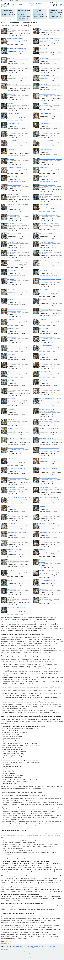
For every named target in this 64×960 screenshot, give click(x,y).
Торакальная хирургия (13, 515)
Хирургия (9, 580)
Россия (20, 4)
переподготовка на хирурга (25, 957)
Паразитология (11, 337)
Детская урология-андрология (47, 132)
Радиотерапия (43, 380)
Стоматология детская (45, 458)
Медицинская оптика (13, 250)
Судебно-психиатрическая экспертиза (18, 497)
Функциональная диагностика (47, 570)
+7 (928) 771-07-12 (53, 4)
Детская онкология (44, 123)
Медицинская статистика (46, 250)
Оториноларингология (13, 328)
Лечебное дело (43, 204)
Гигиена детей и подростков (47, 75)
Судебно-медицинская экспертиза (49, 488)
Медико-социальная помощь (15, 223)
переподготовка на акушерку (22, 953)
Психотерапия (43, 363)
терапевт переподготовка (40, 957)
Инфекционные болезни (46, 149)
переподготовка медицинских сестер (32, 950)
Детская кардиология (13, 123)
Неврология (42, 260)
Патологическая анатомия (46, 337)
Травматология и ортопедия (47, 515)
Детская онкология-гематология (16, 132)
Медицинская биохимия (46, 233)
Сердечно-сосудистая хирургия (48, 419)
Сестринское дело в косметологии (49, 428)
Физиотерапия (11, 560)
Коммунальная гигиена (13, 176)
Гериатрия (10, 75)
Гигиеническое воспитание (47, 94)
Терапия (9, 506)
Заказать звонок (53, 7)
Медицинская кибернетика (15, 242)
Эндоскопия (42, 589)
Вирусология (10, 58)
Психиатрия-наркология (14, 363)
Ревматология (43, 389)
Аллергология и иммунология (15, 38)
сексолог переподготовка (24, 955)
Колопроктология (44, 167)
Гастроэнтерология (44, 58)
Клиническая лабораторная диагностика (50, 159)
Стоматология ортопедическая (48, 468)
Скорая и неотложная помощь (47, 438)
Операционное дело (45, 299)
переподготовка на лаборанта (53, 953)
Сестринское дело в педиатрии (16, 438)
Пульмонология (11, 371)
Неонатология (43, 270)
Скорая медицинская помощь (15, 448)
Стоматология (11, 458)
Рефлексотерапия (12, 409)
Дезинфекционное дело (14, 113)
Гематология (10, 67)
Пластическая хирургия (45, 345)
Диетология (10, 149)
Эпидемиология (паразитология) (16, 607)
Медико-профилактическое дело (48, 215)
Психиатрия (42, 354)
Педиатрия (10, 345)
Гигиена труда (11, 94)
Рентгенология (11, 398)
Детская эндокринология (46, 140)
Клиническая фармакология (15, 167)
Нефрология (10, 279)
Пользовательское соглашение (49, 946)
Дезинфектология (44, 103)
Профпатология (11, 354)
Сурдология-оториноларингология (49, 497)
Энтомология (10, 597)
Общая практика (43, 289)
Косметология (43, 176)
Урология (9, 541)
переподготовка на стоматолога (41, 955)
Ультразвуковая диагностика (47, 523)
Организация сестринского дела (48, 309)
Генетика (41, 67)
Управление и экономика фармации (17, 532)
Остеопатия (42, 319)
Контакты (31, 3)
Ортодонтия (10, 319)
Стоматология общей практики (16, 468)
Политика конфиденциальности (32, 946)
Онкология (10, 299)
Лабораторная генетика (14, 185)
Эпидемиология (43, 597)
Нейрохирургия (11, 270)
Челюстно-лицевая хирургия (47, 580)
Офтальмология (43, 328)
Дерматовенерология (45, 113)
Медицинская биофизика (14, 233)
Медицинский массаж (13, 260)
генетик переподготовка (38, 953)
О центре (39, 3)
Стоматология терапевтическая (48, 478)
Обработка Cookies (17, 946)
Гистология (10, 103)
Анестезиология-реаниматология (16, 48)
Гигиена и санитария (13, 84)
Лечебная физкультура (45, 194)
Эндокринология (11, 589)
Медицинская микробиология (47, 242)
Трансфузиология (12, 523)
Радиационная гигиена (45, 371)
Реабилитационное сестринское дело (18, 389)
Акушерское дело (12, 29)
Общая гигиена (11, 289)
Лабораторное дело (12, 194)
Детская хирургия (12, 140)
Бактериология (43, 48)
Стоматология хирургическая (15, 488)
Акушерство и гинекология (46, 29)
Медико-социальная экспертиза (48, 223)
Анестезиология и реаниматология (49, 38)
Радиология (10, 380)
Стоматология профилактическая (16, 478)
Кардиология (10, 159)
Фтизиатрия (10, 570)
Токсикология (43, 506)
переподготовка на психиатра (9, 955)
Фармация (42, 549)
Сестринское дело (12, 428)
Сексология (10, 419)
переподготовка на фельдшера (51, 950)
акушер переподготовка (8, 953)
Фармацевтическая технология (48, 541)
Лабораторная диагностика (47, 185)
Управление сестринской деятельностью (50, 532)
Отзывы (31, 5)
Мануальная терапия (13, 215)
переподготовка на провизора (9, 957)
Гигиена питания (43, 84)
